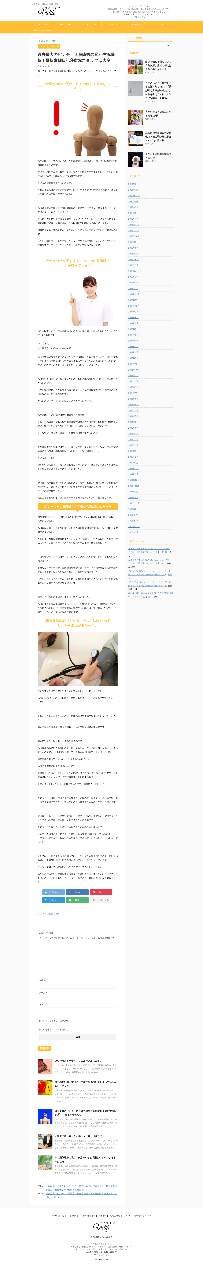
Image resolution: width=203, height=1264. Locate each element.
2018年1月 (133, 288)
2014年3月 (133, 422)
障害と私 (113, 24)
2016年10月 (134, 369)
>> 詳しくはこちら (139, 17)
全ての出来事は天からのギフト (101, 1237)
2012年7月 (133, 462)
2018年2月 (133, 282)
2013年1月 (133, 445)
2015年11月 (133, 393)
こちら (99, 867)
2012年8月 (133, 457)
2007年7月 (133, 532)
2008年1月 (133, 520)
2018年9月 (133, 242)
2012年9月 (133, 451)
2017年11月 (133, 300)
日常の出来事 (66, 24)
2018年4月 (133, 271)
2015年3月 (133, 410)
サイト (42, 1005)
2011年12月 (133, 480)
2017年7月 (133, 323)
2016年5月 (133, 381)
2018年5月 (133, 265)
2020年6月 (133, 201)
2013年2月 (133, 439)
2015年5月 (133, 404)
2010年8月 (133, 509)
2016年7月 (133, 375)
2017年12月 (133, 294)
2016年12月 (134, 364)
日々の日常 (45, 914)
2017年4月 (133, 340)
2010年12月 (134, 503)
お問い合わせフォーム (42, 30)
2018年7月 (133, 253)
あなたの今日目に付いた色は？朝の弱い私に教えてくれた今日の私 (158, 136)
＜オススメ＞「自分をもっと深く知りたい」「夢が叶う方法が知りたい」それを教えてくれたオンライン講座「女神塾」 (158, 90)
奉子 (167, 552)
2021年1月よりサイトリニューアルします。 (78, 1060)
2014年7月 (133, 416)
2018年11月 (133, 230)
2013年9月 (133, 427)
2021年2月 (133, 184)
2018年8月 (133, 248)
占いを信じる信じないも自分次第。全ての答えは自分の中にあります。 (158, 65)
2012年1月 (133, 474)
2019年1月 (133, 218)
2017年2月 (133, 352)
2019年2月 (133, 213)
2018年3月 (133, 277)
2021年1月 (133, 189)
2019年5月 (133, 207)
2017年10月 (134, 306)
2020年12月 (134, 195)
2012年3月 (133, 468)
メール (43, 992)
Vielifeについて (42, 24)
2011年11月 (133, 486)
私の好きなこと (137, 24)
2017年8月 (133, 317)
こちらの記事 (106, 356)
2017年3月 (133, 346)
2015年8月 (133, 398)
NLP (161, 24)
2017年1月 (133, 358)
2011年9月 (133, 491)
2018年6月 (133, 259)
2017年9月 (133, 311)
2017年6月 (133, 329)
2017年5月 (133, 335)
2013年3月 (133, 433)
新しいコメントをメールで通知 (53, 1021)
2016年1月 (133, 387)
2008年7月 (133, 515)
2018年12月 (134, 224)
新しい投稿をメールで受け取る (53, 1029)
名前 (42, 980)
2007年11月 (134, 526)
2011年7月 (133, 497)
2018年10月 (134, 236)
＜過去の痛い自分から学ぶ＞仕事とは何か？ (78, 1136)
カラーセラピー (89, 24)
